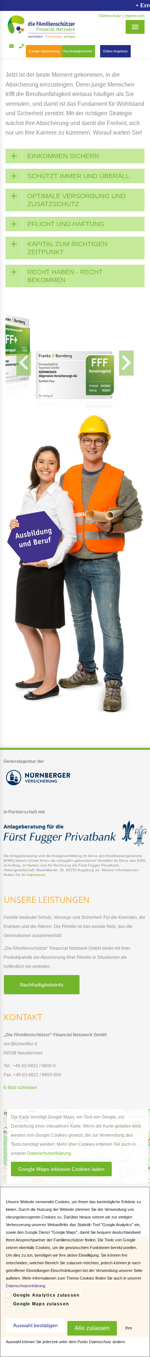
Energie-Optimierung (44, 51)
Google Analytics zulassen (46, 1295)
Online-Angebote (115, 51)
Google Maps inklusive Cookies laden (61, 1169)
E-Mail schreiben (20, 1087)
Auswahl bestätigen (35, 1325)
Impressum (135, 15)
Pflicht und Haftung (65, 224)
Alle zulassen (92, 1328)
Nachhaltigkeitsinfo (77, 51)
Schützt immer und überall (78, 176)
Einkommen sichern (63, 156)
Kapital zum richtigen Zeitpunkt (67, 248)
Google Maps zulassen (41, 1303)
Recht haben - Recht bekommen (65, 276)
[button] (23, 363)
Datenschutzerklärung (49, 1153)
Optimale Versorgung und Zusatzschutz (76, 200)
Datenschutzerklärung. (26, 1286)
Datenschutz (110, 15)
